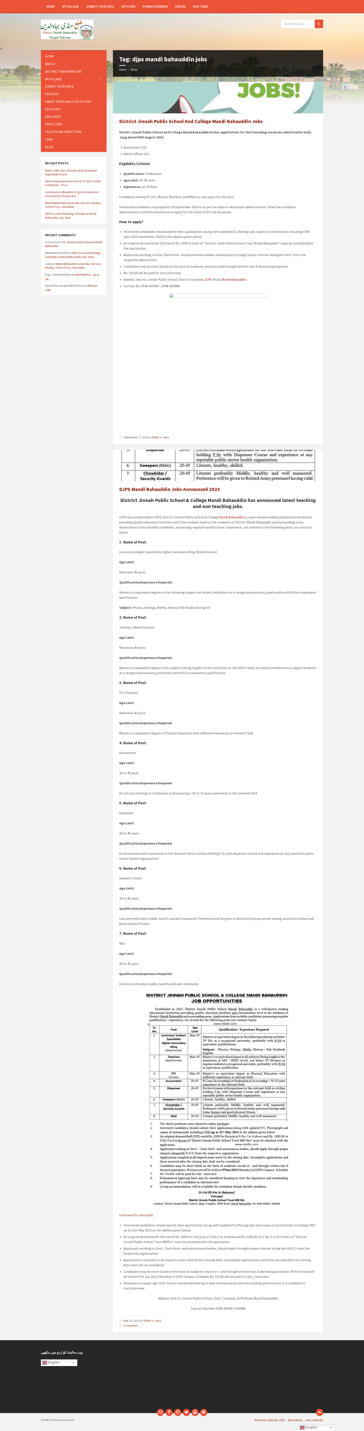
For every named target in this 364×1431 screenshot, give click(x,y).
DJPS (208, 279)
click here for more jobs (136, 1215)
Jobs (166, 437)
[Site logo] (67, 38)
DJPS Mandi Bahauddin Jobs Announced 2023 (169, 489)
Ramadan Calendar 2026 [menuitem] (270, 1420)
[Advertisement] (146, 1376)
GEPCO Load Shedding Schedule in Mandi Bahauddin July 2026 (72, 255)
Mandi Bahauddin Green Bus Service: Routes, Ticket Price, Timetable (73, 205)
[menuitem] (50, 6)
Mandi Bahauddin (234, 279)
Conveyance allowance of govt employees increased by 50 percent (72, 194)
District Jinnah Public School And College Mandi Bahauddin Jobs (191, 121)
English (53, 1362)
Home (123, 69)
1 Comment (130, 1325)
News (134, 69)
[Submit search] (319, 24)
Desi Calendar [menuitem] (314, 1420)
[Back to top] (319, 1412)
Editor (155, 437)
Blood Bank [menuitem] (295, 1420)
